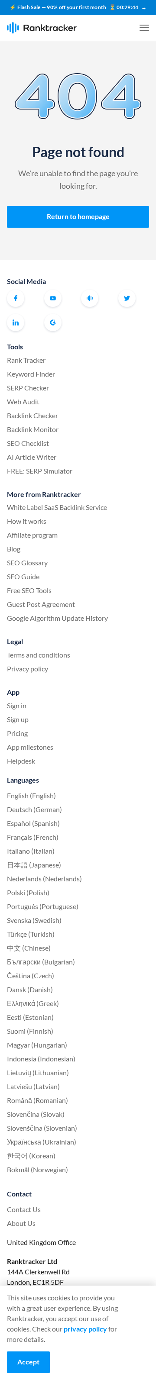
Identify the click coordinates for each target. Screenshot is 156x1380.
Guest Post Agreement (41, 604)
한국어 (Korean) (31, 1155)
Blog (13, 549)
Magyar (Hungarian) (37, 1045)
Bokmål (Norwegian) (37, 1169)
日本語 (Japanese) (34, 865)
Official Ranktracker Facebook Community (89, 298)
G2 (53, 322)
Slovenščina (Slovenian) (42, 1128)
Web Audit (23, 401)
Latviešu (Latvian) (33, 1086)
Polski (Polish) (28, 892)
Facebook (15, 298)
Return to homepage (78, 216)
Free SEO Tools (29, 590)
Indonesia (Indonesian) (41, 1058)
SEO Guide (23, 576)
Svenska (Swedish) (34, 920)
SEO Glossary (27, 562)
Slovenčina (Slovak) (36, 1114)
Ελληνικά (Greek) (33, 1003)
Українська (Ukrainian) (41, 1142)
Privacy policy (27, 668)
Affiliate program (32, 535)
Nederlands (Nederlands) (44, 878)
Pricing (17, 733)
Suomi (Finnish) (30, 1031)
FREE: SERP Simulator (39, 471)
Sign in (16, 705)
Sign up (18, 719)
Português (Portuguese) (42, 906)
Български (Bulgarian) (41, 962)
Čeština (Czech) (30, 975)
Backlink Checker (32, 415)
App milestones (30, 747)
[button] (144, 28)
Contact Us (24, 1209)
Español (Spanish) (33, 823)
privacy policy (85, 1329)
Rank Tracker (26, 360)
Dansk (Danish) (30, 989)
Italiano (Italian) (31, 851)
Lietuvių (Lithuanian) (38, 1072)
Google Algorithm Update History (57, 618)
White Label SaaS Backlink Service (57, 507)
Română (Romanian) (37, 1100)
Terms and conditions (38, 655)
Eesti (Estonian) (30, 1017)
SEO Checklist (28, 443)
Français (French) (32, 837)
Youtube (53, 298)
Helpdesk (21, 761)
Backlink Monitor (32, 429)
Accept (28, 1361)
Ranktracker (42, 28)
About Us (21, 1223)
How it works (26, 521)
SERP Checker (28, 388)
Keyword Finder (31, 374)
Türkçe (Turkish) (31, 934)
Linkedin (15, 322)
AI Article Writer (31, 457)
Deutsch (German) (34, 809)
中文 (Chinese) (29, 948)
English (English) (31, 795)
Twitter (127, 298)
